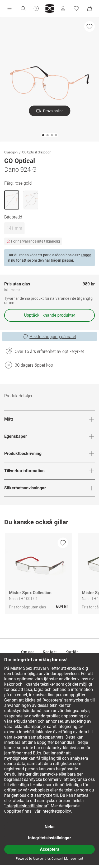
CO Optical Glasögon (36, 152)
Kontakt (50, 652)
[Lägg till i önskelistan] (89, 26)
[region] (49, 575)
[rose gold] (11, 200)
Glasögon (11, 152)
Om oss (27, 652)
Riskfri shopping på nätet (53, 336)
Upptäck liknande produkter (49, 315)
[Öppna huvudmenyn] (9, 8)
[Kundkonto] (63, 8)
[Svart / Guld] (30, 200)
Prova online (53, 111)
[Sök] (23, 8)
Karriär (71, 652)
